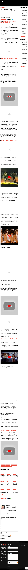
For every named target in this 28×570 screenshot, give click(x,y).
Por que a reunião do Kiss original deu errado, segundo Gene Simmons (24, 64)
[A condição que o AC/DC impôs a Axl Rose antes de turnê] (9, 488)
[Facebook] (7, 19)
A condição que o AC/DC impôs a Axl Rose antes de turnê (9, 492)
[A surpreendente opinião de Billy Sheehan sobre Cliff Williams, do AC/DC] (20, 22)
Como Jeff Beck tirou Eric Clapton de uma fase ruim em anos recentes (24, 28)
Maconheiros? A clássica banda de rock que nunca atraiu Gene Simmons (3, 476)
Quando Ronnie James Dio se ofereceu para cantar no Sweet (24, 25)
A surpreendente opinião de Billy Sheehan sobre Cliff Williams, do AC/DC (24, 22)
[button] (26, 3)
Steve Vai (5, 22)
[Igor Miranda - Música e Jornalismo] (5, 1)
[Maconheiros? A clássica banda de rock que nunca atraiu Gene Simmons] (3, 473)
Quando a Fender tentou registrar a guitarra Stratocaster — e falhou (24, 50)
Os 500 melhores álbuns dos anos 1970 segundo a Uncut (9, 484)
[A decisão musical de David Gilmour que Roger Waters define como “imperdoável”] (3, 488)
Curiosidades (3, 7)
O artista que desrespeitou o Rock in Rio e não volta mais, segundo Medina (24, 61)
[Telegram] (12, 19)
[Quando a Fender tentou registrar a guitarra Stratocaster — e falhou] (20, 50)
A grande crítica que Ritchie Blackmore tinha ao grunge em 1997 (15, 476)
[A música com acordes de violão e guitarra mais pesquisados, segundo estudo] (15, 480)
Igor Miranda (3, 17)
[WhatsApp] (10, 19)
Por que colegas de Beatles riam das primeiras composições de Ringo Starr (15, 492)
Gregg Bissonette (14, 21)
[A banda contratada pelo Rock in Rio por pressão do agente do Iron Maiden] (20, 13)
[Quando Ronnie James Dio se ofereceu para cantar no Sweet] (20, 25)
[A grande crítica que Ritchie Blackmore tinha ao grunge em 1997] (15, 473)
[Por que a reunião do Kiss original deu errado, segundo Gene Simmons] (20, 64)
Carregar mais (23, 36)
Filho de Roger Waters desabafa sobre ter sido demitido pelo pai (9, 476)
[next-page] (2, 494)
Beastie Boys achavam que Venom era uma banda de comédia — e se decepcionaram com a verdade (24, 18)
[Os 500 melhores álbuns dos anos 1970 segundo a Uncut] (9, 480)
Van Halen (8, 22)
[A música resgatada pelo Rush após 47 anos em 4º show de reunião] (20, 15)
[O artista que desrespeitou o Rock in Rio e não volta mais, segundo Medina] (20, 61)
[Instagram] (21, 545)
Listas (7, 481)
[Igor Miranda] (3, 509)
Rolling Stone (15, 36)
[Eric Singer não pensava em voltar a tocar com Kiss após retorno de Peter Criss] (20, 10)
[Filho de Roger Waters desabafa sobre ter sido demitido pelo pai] (9, 473)
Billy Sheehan (5, 21)
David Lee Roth (9, 21)
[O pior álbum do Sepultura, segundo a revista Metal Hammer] (20, 31)
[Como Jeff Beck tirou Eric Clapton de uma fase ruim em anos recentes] (20, 28)
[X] (9, 19)
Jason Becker (2, 22)
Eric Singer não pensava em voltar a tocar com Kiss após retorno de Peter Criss (24, 10)
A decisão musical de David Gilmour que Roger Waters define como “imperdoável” (3, 492)
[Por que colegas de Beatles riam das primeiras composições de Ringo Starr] (15, 488)
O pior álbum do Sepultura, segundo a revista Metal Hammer (24, 31)
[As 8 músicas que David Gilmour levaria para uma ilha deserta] (3, 480)
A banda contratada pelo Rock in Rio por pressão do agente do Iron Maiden (24, 13)
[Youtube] (24, 545)
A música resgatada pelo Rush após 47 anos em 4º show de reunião (24, 15)
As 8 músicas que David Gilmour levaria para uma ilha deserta (3, 484)
